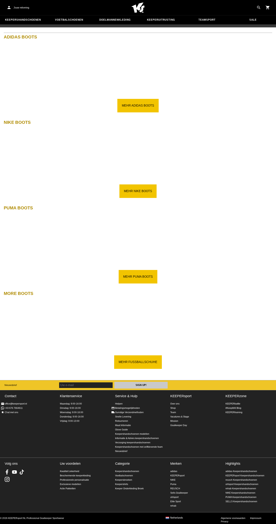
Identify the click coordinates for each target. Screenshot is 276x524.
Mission (174, 421)
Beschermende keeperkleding (75, 475)
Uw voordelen (70, 463)
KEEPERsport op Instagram (7, 479)
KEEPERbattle (232, 403)
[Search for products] (258, 7)
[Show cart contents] (267, 7)
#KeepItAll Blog (233, 408)
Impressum (255, 518)
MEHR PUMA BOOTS (138, 276)
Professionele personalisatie (74, 480)
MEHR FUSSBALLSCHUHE (138, 362)
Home (138, 7)
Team (173, 412)
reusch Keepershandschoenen (241, 480)
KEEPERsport (181, 396)
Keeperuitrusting (161, 19)
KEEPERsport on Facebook (7, 472)
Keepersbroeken (123, 480)
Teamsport (207, 19)
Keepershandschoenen (23, 19)
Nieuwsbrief (11, 385)
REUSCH (175, 488)
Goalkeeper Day (178, 425)
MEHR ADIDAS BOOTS (138, 105)
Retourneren (121, 421)
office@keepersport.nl (16, 403)
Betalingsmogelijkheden (127, 408)
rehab (173, 505)
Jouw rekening (21, 7)
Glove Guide (121, 429)
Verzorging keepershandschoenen (132, 442)
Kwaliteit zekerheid (69, 471)
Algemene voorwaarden (233, 518)
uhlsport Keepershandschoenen (241, 484)
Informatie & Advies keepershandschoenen (137, 438)
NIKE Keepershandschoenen (240, 493)
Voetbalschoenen (69, 19)
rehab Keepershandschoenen (240, 488)
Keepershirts (121, 484)
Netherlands (176, 517)
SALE (253, 19)
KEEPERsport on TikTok (21, 472)
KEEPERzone (236, 396)
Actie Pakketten (68, 488)
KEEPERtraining (233, 412)
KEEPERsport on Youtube (14, 472)
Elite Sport (175, 501)
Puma (173, 484)
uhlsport (174, 497)
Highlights (232, 463)
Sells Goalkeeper (179, 493)
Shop (173, 408)
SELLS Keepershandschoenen (241, 501)
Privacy (224, 521)
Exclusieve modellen (70, 484)
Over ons (174, 403)
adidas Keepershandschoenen (241, 471)
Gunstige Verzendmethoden (129, 412)
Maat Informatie (123, 425)
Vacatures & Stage (179, 416)
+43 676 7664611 (14, 408)
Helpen (119, 403)
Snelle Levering (123, 416)
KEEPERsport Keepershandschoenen (244, 475)
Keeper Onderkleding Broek (129, 488)
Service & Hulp (126, 396)
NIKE (173, 480)
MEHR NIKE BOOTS (138, 191)
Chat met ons (11, 412)
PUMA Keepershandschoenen (240, 497)
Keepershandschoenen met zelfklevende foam (139, 447)
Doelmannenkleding (115, 19)
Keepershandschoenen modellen (132, 434)
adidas (173, 471)
